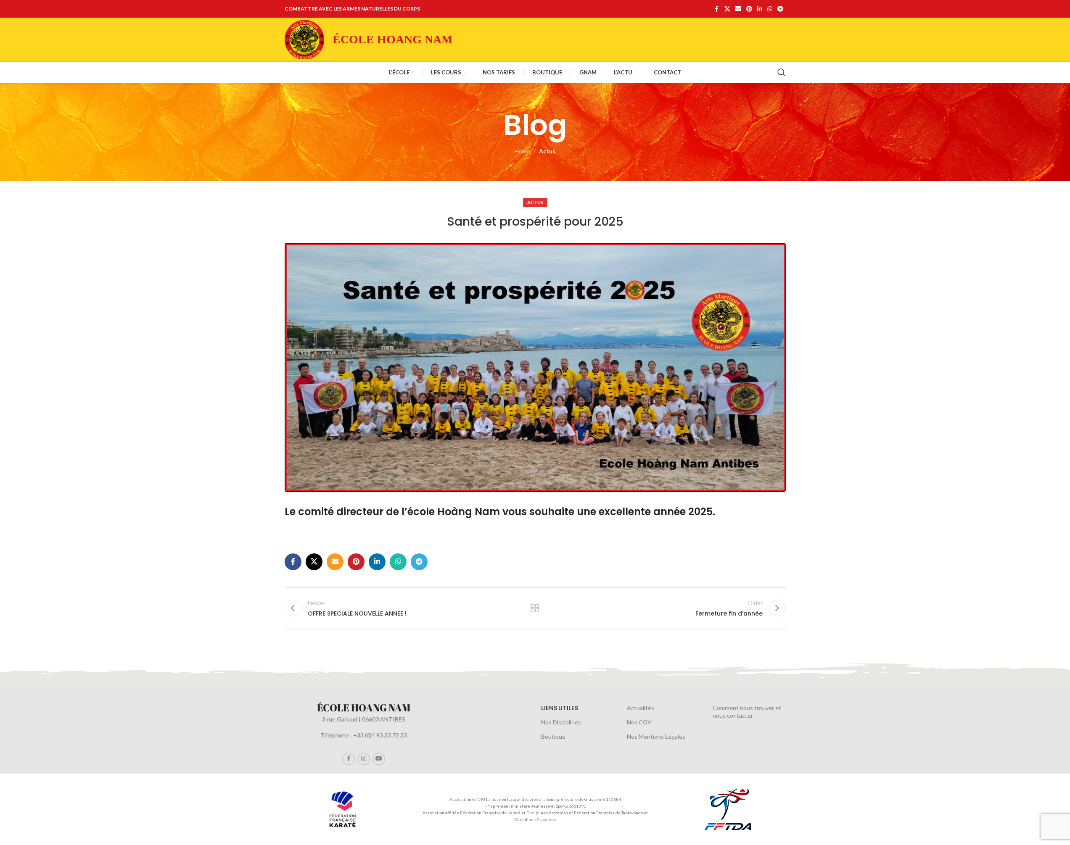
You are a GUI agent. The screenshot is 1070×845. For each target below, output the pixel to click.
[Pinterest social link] (749, 9)
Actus (547, 151)
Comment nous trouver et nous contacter (747, 711)
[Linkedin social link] (760, 9)
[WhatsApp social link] (770, 9)
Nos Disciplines (561, 722)
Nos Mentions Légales (656, 736)
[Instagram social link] (363, 759)
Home (522, 151)
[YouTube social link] (379, 759)
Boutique (553, 736)
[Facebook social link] (717, 9)
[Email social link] (738, 9)
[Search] (781, 72)
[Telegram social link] (780, 9)
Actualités (640, 707)
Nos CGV (639, 722)
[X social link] (727, 9)
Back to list (535, 608)
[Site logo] (304, 38)
